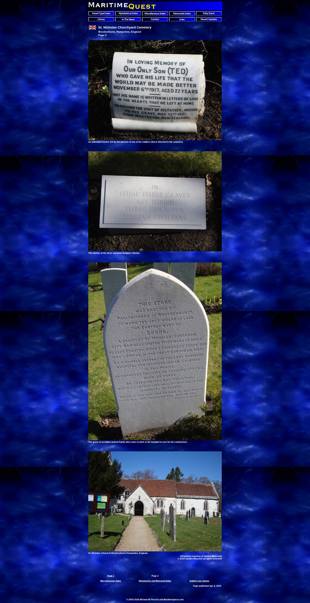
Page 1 (110, 576)
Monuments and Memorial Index (155, 581)
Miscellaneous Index (110, 581)
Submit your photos (199, 581)
